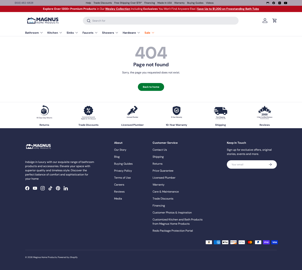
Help (88, 2)
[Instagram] (279, 3)
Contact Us (160, 150)
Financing (149, 2)
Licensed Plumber (164, 177)
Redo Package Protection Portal (173, 230)
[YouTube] (285, 3)
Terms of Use (122, 177)
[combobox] (161, 21)
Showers (108, 33)
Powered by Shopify (68, 257)
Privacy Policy (123, 170)
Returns (158, 164)
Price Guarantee (163, 170)
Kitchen (52, 33)
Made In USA (164, 2)
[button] (275, 20)
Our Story (120, 150)
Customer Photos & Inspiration (172, 212)
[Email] (267, 3)
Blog (117, 157)
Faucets (88, 33)
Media (118, 198)
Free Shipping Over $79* (128, 2)
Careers (119, 184)
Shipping (158, 157)
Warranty (179, 2)
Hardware (129, 33)
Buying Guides (195, 2)
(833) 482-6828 (24, 2)
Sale (147, 33)
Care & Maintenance (166, 191)
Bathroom (32, 33)
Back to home (151, 86)
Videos (210, 2)
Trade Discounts (103, 2)
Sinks (70, 33)
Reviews (119, 191)
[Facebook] (273, 3)
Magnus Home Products (45, 257)
